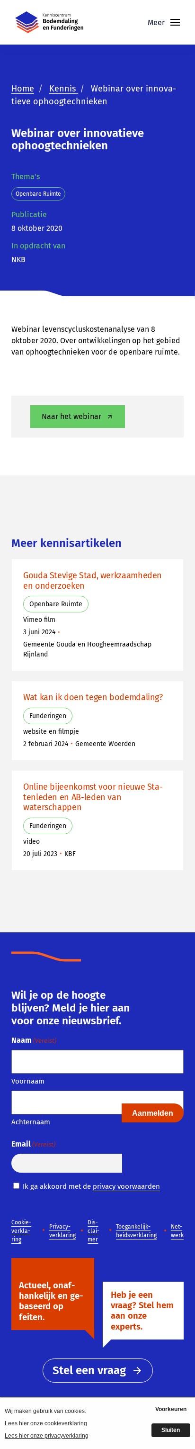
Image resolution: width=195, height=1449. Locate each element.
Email (33, 1143)
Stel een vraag (89, 1370)
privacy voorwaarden (126, 1186)
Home (22, 88)
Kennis (63, 88)
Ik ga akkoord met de (91, 1186)
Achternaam (30, 1122)
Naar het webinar (71, 416)
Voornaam (27, 1081)
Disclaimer (93, 1231)
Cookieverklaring (21, 1231)
